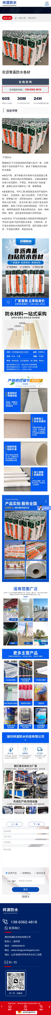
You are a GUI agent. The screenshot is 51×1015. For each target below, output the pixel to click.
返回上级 (7, 17)
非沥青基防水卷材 (14, 824)
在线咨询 (25, 82)
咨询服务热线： (25, 89)
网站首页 (32, 17)
